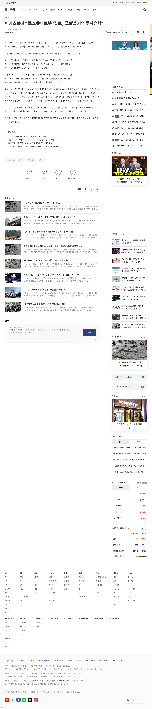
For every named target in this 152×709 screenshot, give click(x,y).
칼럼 (129, 597)
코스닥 (138, 488)
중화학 (51, 589)
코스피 (120, 488)
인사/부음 (116, 597)
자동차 (51, 585)
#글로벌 (41, 160)
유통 (50, 597)
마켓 (12, 9)
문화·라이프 (8, 619)
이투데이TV (38, 619)
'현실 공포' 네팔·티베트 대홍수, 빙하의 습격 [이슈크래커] (46, 260)
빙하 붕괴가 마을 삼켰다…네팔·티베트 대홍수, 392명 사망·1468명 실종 (53, 246)
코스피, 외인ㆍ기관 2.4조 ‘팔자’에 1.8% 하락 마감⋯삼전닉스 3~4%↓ (53, 275)
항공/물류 (52, 593)
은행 (21, 581)
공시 (22, 10)
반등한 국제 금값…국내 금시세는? (127, 98)
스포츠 (7, 642)
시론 (129, 585)
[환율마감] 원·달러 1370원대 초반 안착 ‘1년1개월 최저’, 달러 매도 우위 (133, 318)
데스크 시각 (131, 589)
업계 (35, 581)
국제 (80, 573)
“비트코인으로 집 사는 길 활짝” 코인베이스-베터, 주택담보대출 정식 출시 (33, 146)
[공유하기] (126, 32)
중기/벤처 (52, 604)
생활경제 (66, 585)
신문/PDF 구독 (136, 2)
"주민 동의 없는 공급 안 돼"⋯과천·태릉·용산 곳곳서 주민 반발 (48, 231)
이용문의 (79, 661)
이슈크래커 (23, 623)
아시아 (81, 593)
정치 (97, 573)
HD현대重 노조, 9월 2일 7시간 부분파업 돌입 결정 (44, 304)
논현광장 (130, 581)
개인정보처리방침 (43, 661)
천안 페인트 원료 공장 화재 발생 (129, 140)
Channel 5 (68, 619)
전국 (114, 593)
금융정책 (22, 577)
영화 (6, 630)
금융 (21, 573)
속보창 (128, 2)
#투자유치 (31, 160)
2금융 (21, 589)
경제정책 (66, 577)
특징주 (52, 10)
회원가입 (121, 2)
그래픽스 (22, 630)
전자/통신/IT (53, 581)
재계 (50, 577)
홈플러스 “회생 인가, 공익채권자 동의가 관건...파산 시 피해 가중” (50, 217)
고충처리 (69, 661)
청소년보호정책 (58, 661)
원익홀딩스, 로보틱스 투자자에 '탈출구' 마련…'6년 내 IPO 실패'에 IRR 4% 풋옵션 (133, 309)
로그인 (115, 2)
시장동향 (37, 577)
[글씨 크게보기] (144, 32)
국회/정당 (99, 581)
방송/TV (7, 626)
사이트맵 (123, 661)
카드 (21, 593)
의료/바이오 (52, 601)
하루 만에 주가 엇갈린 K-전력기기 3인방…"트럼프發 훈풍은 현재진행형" (133, 290)
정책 (35, 585)
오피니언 (131, 573)
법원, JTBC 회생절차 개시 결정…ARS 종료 (133, 116)
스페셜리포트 (53, 619)
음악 (6, 634)
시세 (35, 10)
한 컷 (21, 634)
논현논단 (130, 577)
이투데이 (7, 17)
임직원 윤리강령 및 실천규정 (58, 681)
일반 (94, 10)
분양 (35, 589)
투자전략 (61, 10)
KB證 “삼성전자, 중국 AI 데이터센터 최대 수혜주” (132, 128)
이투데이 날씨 (98, 619)
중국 (80, 589)
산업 (50, 573)
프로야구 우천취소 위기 (123, 92)
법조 (114, 577)
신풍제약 (119, 512)
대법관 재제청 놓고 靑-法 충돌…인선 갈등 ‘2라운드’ (45, 289)
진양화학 (119, 518)
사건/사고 (116, 585)
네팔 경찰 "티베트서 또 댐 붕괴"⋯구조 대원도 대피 (44, 203)
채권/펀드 (70, 10)
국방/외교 (99, 585)
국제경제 (81, 577)
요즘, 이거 (23, 626)
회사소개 (21, 661)
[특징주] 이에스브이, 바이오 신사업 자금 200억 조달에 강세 (29, 136)
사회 (114, 573)
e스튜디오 (37, 623)
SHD (117, 493)
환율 (78, 10)
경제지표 (66, 581)
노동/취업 (116, 589)
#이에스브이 (11, 160)
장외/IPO (43, 10)
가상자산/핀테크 (24, 597)
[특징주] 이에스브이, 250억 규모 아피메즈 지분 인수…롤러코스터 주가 (32, 140)
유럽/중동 (82, 597)
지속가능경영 (113, 619)
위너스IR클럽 (83, 619)
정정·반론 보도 (90, 661)
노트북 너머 (131, 601)
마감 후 (130, 593)
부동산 (36, 573)
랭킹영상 (37, 626)
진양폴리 (119, 506)
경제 (65, 573)
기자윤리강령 (44, 681)
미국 (80, 585)
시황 (29, 10)
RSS (144, 2)
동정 (114, 601)
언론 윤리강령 (34, 681)
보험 (21, 585)
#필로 (21, 160)
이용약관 (31, 661)
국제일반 (81, 581)
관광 (6, 623)
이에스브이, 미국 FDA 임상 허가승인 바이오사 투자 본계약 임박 (30, 143)
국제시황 (86, 10)
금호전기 (119, 499)
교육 (114, 581)
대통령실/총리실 (101, 577)
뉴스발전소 (23, 619)
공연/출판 (8, 638)
